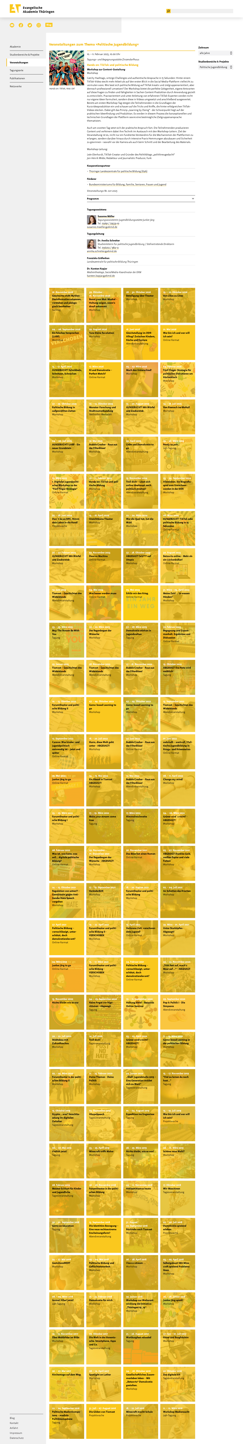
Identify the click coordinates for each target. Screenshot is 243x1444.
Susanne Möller (106, 216)
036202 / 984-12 (110, 247)
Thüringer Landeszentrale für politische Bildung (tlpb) (118, 171)
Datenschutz (17, 1438)
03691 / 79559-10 (110, 223)
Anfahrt (14, 1428)
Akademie (15, 46)
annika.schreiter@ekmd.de (102, 251)
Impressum (16, 1433)
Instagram (38, 25)
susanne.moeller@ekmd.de (102, 227)
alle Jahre (205, 53)
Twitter (30, 25)
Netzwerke (16, 86)
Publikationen (17, 78)
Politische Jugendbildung (213, 67)
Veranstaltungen (19, 62)
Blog (48, 24)
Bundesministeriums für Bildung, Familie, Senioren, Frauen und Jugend (127, 184)
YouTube (12, 25)
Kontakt (14, 1423)
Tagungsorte (16, 70)
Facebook (21, 25)
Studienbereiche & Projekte (24, 54)
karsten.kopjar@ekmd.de (101, 275)
